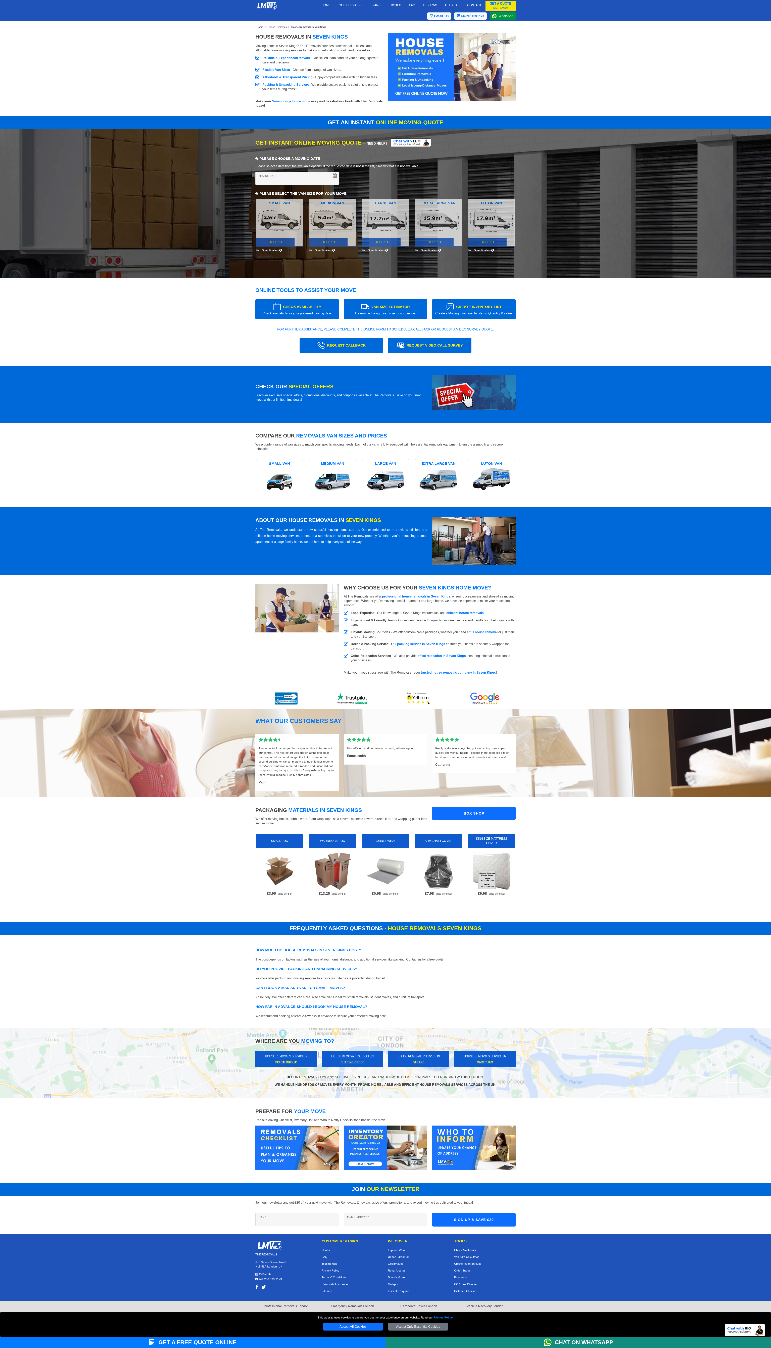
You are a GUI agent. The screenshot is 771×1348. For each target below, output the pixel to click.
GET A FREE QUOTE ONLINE (197, 1342)
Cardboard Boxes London (418, 1306)
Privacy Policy (443, 1317)
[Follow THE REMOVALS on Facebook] (256, 1288)
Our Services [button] (350, 5)
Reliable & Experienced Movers (286, 58)
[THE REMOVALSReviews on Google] (485, 698)
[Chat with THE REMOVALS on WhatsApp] (549, 1342)
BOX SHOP (474, 813)
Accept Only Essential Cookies (418, 1326)
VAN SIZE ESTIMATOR (385, 310)
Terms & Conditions (334, 1277)
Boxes (396, 5)
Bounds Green (397, 1277)
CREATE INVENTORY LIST (474, 310)
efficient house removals (465, 613)
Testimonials (329, 1263)
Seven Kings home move (291, 101)
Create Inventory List (467, 1263)
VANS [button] (376, 5)
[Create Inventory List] (385, 1147)
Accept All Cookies (353, 1326)
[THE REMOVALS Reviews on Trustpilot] (352, 698)
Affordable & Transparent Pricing (287, 77)
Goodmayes (395, 1263)
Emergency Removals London (352, 1306)
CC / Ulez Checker (466, 1284)
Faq (412, 5)
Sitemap (327, 1291)
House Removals (277, 27)
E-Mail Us (264, 1274)
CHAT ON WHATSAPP (584, 1342)
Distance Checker (465, 1291)
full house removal (483, 632)
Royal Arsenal (396, 1270)
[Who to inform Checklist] (474, 1147)
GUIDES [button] (451, 5)
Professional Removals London (286, 1306)
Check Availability (465, 1250)
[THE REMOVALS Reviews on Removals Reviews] (286, 698)
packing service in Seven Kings (421, 644)
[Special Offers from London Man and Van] (474, 394)
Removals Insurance (335, 1284)
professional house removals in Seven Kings (416, 596)
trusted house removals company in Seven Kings (458, 672)
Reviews (430, 5)
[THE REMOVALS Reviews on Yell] (418, 698)
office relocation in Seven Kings (441, 656)
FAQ (324, 1256)
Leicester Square (399, 1291)
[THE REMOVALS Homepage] (266, 5)
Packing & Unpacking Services (286, 84)
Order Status (462, 1270)
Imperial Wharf (397, 1250)
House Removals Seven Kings (308, 27)
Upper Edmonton (399, 1256)
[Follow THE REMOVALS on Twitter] (263, 1288)
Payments (460, 1277)
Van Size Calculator (466, 1256)
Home (326, 5)
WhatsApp (506, 16)
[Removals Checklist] (297, 1147)
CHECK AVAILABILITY (297, 310)
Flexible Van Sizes (276, 69)
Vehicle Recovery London (485, 1306)
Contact (474, 5)
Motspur (393, 1284)
